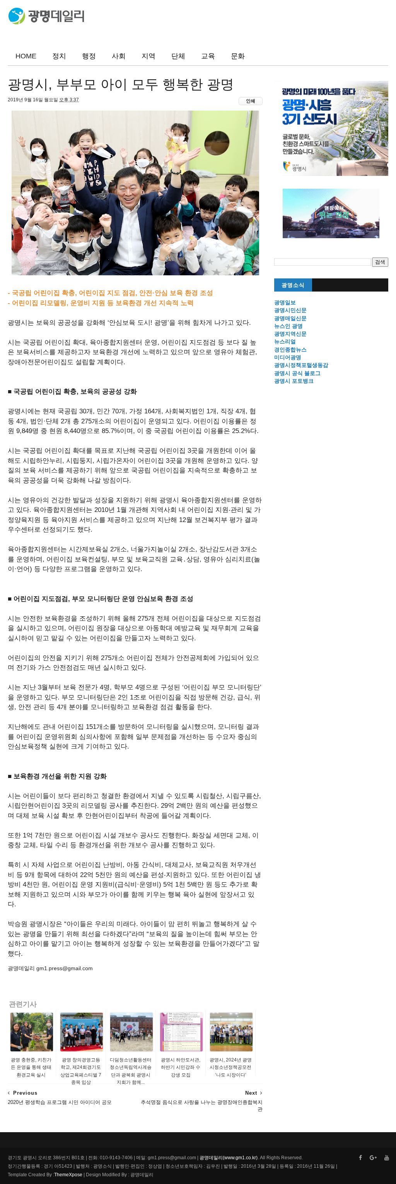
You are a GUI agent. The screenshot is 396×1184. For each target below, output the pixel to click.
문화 (238, 56)
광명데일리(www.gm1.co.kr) (229, 1157)
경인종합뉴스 (290, 349)
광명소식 (293, 285)
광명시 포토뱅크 (294, 381)
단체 (178, 56)
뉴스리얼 (285, 341)
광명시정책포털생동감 (301, 365)
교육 (208, 56)
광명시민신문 (290, 310)
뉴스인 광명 (288, 326)
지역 (148, 56)
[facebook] (360, 1158)
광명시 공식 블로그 (297, 373)
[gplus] (373, 1158)
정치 (59, 56)
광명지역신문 (290, 334)
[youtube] (386, 1158)
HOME (25, 56)
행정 (89, 56)
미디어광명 (287, 357)
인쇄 (250, 101)
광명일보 (285, 302)
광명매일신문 (290, 318)
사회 (119, 56)
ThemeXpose (68, 1174)
